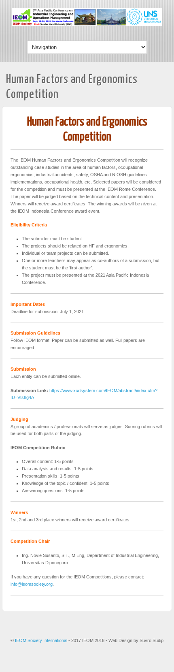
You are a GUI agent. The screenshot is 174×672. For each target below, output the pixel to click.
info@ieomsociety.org (32, 584)
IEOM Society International (41, 640)
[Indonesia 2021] (87, 24)
